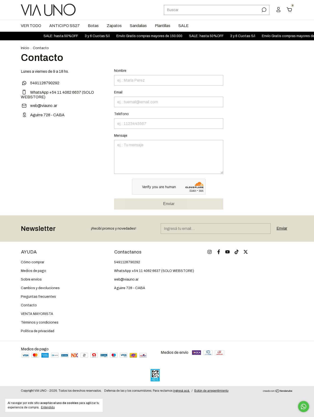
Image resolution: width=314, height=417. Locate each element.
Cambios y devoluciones (40, 288)
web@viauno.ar (43, 106)
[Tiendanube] (277, 391)
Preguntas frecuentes (38, 296)
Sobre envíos (31, 279)
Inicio (25, 48)
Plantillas (162, 26)
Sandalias (138, 26)
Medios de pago (33, 271)
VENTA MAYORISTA (37, 314)
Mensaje (120, 135)
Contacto (29, 305)
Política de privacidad (37, 331)
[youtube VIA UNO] (227, 252)
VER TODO (31, 26)
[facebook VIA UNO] (218, 252)
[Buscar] (263, 10)
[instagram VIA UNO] (209, 252)
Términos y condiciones (39, 322)
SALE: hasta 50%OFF (54, 36)
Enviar (168, 204)
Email (118, 92)
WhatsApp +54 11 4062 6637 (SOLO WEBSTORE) (154, 271)
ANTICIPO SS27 (64, 26)
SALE (183, 26)
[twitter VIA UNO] (245, 252)
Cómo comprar (32, 262)
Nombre (120, 71)
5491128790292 (44, 83)
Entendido (48, 407)
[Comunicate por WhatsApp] (303, 406)
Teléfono (121, 114)
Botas (93, 26)
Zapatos (114, 26)
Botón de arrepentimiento (211, 390)
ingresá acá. (181, 390)
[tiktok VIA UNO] (236, 252)
